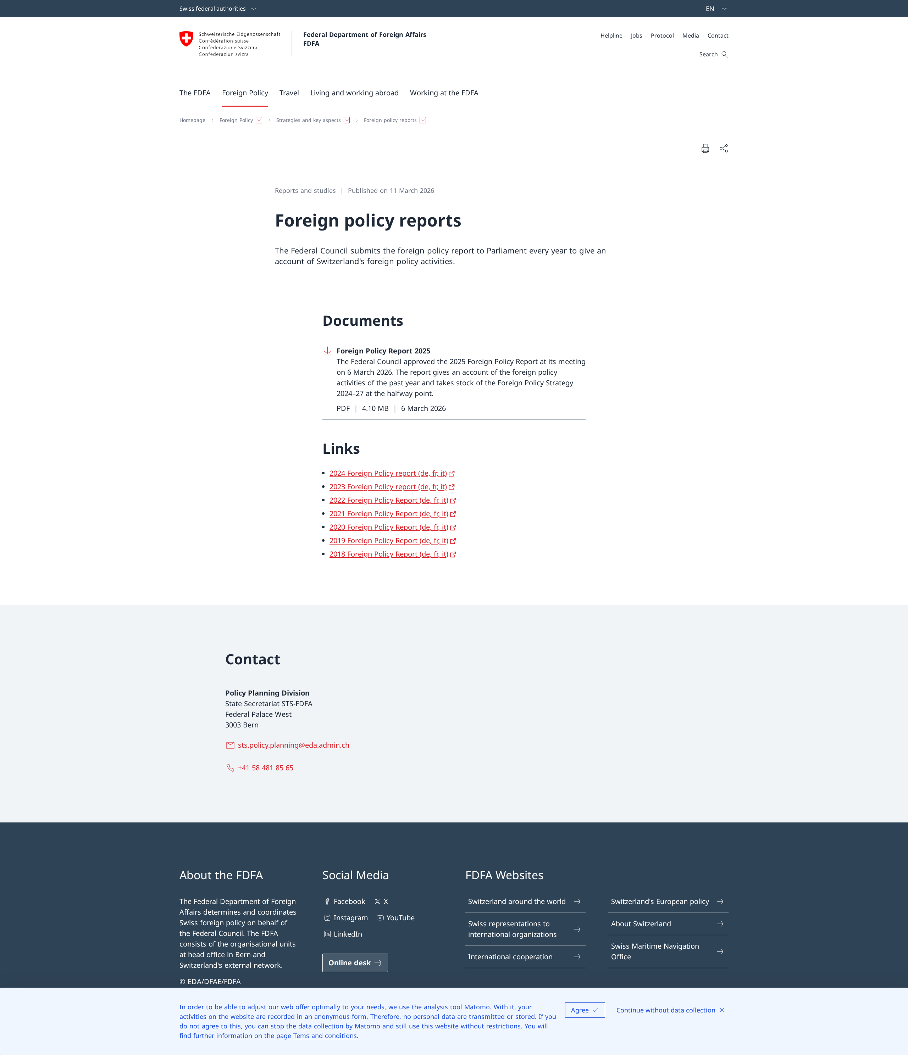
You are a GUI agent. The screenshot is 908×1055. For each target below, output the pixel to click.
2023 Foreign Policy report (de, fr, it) (388, 486)
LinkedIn (348, 934)
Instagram (351, 917)
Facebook (349, 901)
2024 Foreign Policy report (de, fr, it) (388, 473)
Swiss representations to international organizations (512, 929)
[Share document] (723, 148)
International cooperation (510, 956)
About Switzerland (641, 923)
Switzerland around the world (517, 901)
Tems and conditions (325, 1035)
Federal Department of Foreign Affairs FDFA (365, 39)
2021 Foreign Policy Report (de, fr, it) (389, 513)
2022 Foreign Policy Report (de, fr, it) (389, 500)
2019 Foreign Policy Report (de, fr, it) (389, 540)
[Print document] (705, 148)
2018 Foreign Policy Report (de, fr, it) (389, 554)
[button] (195, 92)
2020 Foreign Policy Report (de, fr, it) (389, 527)
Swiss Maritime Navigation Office (655, 951)
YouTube (401, 917)
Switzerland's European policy (660, 901)
